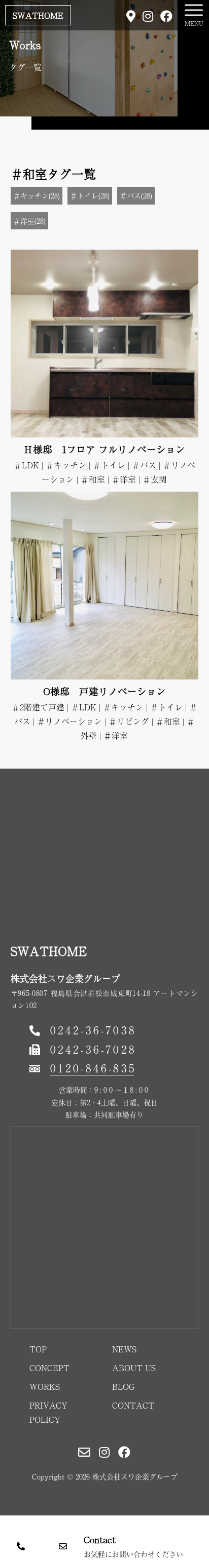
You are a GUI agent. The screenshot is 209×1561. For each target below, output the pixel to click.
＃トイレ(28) (90, 195)
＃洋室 (124, 479)
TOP (38, 1349)
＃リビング (129, 721)
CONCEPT (49, 1368)
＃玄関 (155, 479)
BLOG (123, 1386)
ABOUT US (134, 1368)
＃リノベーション (69, 721)
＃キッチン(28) (36, 195)
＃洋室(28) (29, 221)
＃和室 (93, 479)
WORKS (44, 1386)
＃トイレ (109, 465)
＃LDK (26, 465)
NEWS (124, 1349)
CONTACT (133, 1405)
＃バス (144, 465)
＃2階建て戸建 (38, 707)
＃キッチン (66, 465)
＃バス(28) (136, 195)
